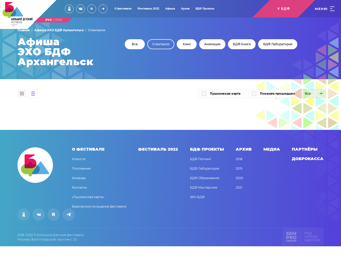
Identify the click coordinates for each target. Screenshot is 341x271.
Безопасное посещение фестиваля (99, 206)
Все (135, 44)
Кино (187, 44)
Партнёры (305, 149)
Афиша (170, 8)
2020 (239, 178)
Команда (79, 178)
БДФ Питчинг (200, 159)
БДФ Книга (242, 44)
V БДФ (283, 8)
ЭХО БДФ (197, 197)
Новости (78, 159)
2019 (239, 168)
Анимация (212, 44)
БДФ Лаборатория (277, 44)
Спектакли (160, 44)
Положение (81, 168)
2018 (239, 159)
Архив (185, 8)
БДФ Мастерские (203, 187)
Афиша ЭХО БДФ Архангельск (59, 30)
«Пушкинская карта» (88, 197)
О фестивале (123, 8)
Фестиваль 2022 (148, 8)
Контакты (79, 187)
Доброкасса (308, 158)
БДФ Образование (204, 178)
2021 (239, 187)
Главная (23, 30)
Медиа (271, 149)
